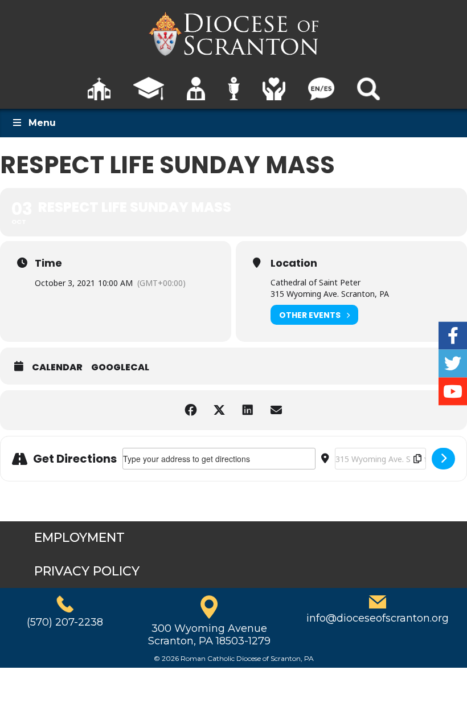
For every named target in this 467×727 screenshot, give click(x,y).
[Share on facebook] (191, 410)
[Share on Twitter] (219, 410)
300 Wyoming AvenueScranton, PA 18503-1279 (209, 634)
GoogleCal (120, 367)
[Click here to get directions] (443, 458)
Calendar (57, 367)
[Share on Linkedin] (247, 410)
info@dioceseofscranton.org (377, 618)
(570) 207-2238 (65, 622)
